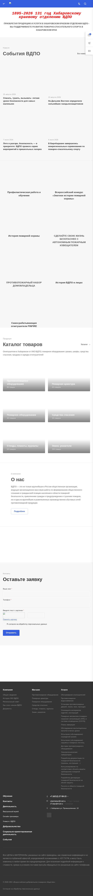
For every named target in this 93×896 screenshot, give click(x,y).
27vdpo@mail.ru (56, 804)
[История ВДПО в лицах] (69, 265)
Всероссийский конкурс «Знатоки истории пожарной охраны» (69, 195)
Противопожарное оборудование (45, 695)
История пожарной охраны (24, 236)
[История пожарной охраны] (24, 218)
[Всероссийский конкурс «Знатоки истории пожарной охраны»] (69, 175)
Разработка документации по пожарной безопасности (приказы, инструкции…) (72, 760)
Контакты (7, 801)
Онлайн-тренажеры (11, 816)
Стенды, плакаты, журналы (43, 709)
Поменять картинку (10, 619)
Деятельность (10, 806)
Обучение (7, 796)
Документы (7, 709)
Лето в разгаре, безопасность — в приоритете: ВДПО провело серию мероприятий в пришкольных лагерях (22, 146)
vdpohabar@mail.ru (58, 801)
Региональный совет (11, 702)
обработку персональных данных (33, 624)
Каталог (84, 344)
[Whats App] (49, 815)
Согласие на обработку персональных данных (21, 889)
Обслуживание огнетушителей (73, 695)
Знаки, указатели (38, 712)
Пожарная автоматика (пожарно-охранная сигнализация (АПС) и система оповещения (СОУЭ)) (74, 718)
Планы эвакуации (68, 725)
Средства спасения (39, 705)
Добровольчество (11, 826)
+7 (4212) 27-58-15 (58, 796)
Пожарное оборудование (42, 702)
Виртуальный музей (11, 811)
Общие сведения (10, 695)
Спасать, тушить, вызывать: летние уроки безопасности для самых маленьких (21, 101)
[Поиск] (85, 4)
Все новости (82, 54)
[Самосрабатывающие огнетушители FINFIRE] (24, 305)
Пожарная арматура (40, 698)
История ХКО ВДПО (11, 698)
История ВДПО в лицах (69, 282)
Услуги (64, 690)
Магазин (36, 690)
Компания (8, 690)
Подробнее (19, 511)
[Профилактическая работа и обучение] (24, 175)
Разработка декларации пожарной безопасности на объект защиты (72, 780)
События (7, 840)
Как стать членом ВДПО (12, 705)
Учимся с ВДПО (9, 821)
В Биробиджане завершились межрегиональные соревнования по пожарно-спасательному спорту (66, 146)
